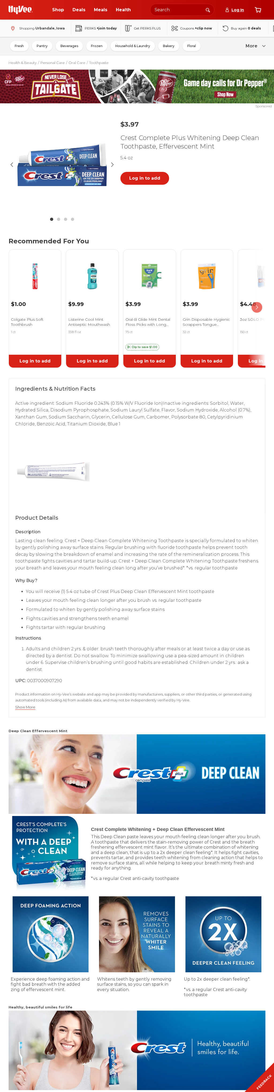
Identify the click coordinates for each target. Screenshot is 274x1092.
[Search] (207, 9)
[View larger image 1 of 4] (62, 165)
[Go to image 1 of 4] (51, 219)
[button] (142, 347)
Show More (25, 707)
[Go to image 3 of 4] (65, 219)
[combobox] (182, 10)
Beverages (69, 46)
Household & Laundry (132, 46)
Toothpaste (99, 63)
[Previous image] (12, 164)
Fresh (19, 46)
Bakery (168, 46)
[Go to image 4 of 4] (72, 219)
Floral (191, 46)
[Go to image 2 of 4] (58, 219)
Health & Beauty (23, 63)
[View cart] (257, 10)
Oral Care (76, 63)
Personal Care (52, 63)
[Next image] (112, 164)
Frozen (96, 46)
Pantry (42, 46)
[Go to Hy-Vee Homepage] (21, 10)
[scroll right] (257, 307)
